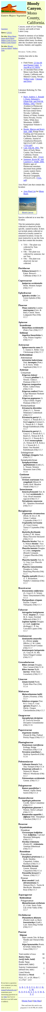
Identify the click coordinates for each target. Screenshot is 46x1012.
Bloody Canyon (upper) (7, 47)
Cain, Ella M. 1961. (31, 148)
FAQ (5, 997)
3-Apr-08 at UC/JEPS (33, 66)
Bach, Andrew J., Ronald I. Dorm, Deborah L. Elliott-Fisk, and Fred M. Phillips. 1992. (34, 100)
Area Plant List (30, 191)
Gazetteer (4, 29)
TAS (41, 157)
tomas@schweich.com (8, 990)
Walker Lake (29, 79)
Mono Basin (12, 36)
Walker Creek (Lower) (8, 40)
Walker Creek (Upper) (8, 42)
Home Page (27, 1001)
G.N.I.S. (9, 33)
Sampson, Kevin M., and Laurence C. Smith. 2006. (34, 160)
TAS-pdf (28, 145)
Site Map (37, 1001)
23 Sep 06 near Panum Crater (33, 64)
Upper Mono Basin (7, 38)
